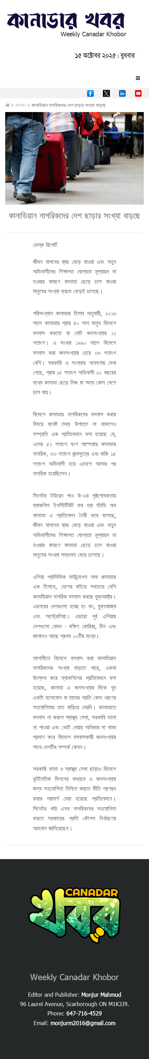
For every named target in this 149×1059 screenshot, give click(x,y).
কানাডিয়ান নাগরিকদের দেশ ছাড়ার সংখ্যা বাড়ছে (74, 215)
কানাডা (21, 105)
